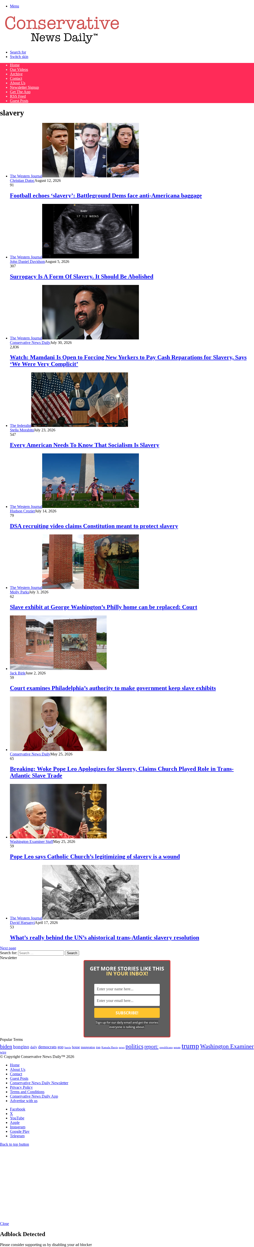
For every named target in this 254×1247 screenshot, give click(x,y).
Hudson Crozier (22, 511)
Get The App (20, 92)
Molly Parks (19, 592)
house (76, 1047)
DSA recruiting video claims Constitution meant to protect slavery (94, 526)
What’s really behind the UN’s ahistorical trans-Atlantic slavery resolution (104, 937)
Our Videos (19, 69)
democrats (47, 1046)
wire (3, 1052)
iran (98, 1047)
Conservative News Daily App (34, 1096)
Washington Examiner (227, 1046)
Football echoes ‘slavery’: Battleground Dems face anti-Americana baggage (106, 195)
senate (177, 1047)
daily (33, 1047)
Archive (16, 74)
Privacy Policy (21, 1087)
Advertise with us (23, 1101)
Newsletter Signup (24, 87)
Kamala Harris (109, 1047)
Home (15, 65)
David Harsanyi (22, 922)
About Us (17, 83)
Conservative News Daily (30, 342)
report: (151, 1046)
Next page (8, 948)
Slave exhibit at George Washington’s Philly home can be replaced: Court (103, 607)
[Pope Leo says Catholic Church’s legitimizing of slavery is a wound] (58, 837)
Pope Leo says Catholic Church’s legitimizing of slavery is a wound (95, 856)
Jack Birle (18, 673)
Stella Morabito (22, 430)
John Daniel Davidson (27, 261)
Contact (16, 78)
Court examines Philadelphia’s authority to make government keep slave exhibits (113, 688)
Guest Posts (19, 101)
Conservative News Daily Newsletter (39, 1083)
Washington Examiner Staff (31, 841)
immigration (88, 1047)
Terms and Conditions (27, 1092)
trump (190, 1046)
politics (134, 1046)
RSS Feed (18, 96)
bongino (21, 1046)
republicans (166, 1047)
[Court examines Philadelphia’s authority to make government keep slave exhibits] (58, 668)
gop (61, 1047)
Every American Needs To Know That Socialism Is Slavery (84, 445)
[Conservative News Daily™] (62, 44)
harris (67, 1047)
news (122, 1047)
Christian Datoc (22, 180)
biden (6, 1046)
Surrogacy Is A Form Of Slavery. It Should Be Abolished (81, 276)
